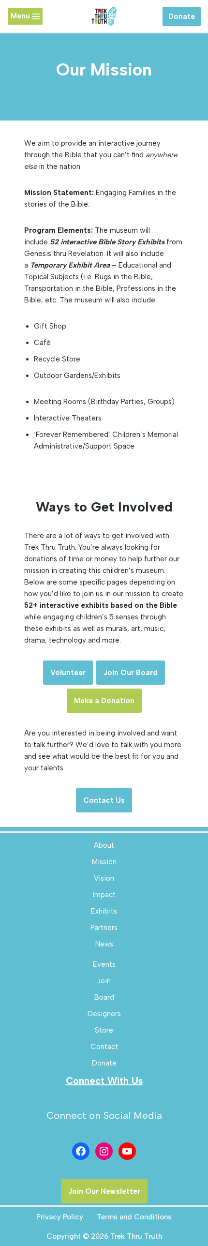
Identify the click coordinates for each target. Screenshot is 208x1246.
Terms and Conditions (134, 1217)
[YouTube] (127, 1151)
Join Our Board (131, 672)
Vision (104, 878)
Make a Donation (104, 700)
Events (104, 964)
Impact (104, 894)
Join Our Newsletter (104, 1191)
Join (104, 980)
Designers (104, 1013)
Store (104, 1030)
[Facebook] (80, 1151)
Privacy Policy (59, 1217)
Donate (181, 16)
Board (104, 997)
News (104, 944)
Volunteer (68, 672)
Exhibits (104, 911)
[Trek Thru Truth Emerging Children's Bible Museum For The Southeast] (104, 16)
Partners (104, 927)
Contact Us (104, 800)
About (104, 845)
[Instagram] (104, 1151)
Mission (104, 861)
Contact (104, 1046)
